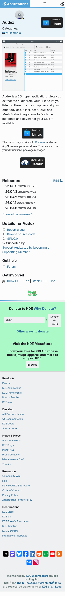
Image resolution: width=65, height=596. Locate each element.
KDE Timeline (9, 526)
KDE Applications (11, 388)
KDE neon (7, 402)
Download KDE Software (16, 485)
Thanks (6, 464)
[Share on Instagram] (35, 560)
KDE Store (8, 511)
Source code (9, 428)
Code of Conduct (12, 490)
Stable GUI (39, 281)
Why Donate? (45, 308)
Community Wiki (11, 476)
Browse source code (21, 234)
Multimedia (13, 33)
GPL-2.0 (12, 238)
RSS (56, 180)
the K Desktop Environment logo (39, 583)
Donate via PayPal (54, 320)
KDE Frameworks (12, 392)
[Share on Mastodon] (12, 552)
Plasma (6, 383)
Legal (58, 586)
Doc (26, 281)
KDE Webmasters (37, 575)
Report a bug (16, 229)
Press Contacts (11, 454)
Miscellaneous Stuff (13, 459)
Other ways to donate (32, 331)
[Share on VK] (29, 560)
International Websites (14, 535)
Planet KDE (8, 449)
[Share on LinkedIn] (32, 552)
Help (5, 480)
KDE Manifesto (10, 530)
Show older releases (16, 214)
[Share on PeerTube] (59, 552)
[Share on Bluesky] (19, 552)
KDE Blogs (8, 445)
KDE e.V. (7, 516)
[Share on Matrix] (5, 552)
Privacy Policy (10, 495)
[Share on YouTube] (52, 552)
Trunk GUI (13, 281)
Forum (11, 266)
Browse (33, 364)
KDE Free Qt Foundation (15, 521)
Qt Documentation (12, 418)
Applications (15, 5)
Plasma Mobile (10, 397)
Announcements (11, 440)
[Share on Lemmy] (45, 552)
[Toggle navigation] (45, 4)
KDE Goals (8, 423)
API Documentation (13, 414)
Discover (40, 142)
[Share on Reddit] (39, 552)
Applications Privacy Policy (17, 499)
